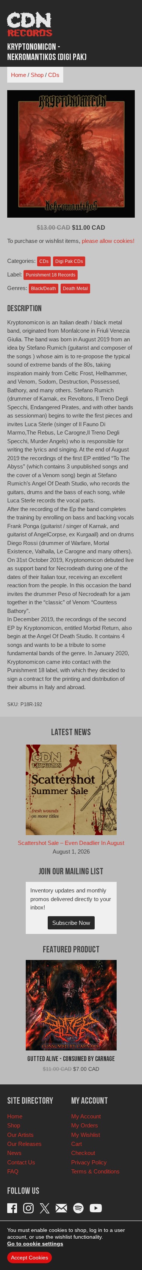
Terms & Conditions (95, 1171)
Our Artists (20, 1135)
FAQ (13, 1171)
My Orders (84, 1125)
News (14, 1153)
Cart (76, 1144)
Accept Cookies (29, 1258)
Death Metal (75, 288)
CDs (53, 75)
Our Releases (24, 1144)
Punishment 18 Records (50, 275)
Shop (37, 75)
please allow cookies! (108, 241)
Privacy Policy (89, 1162)
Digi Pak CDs (69, 261)
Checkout (83, 1153)
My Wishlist (85, 1135)
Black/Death (43, 288)
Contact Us (21, 1162)
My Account (86, 1116)
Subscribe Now (71, 923)
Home (18, 75)
